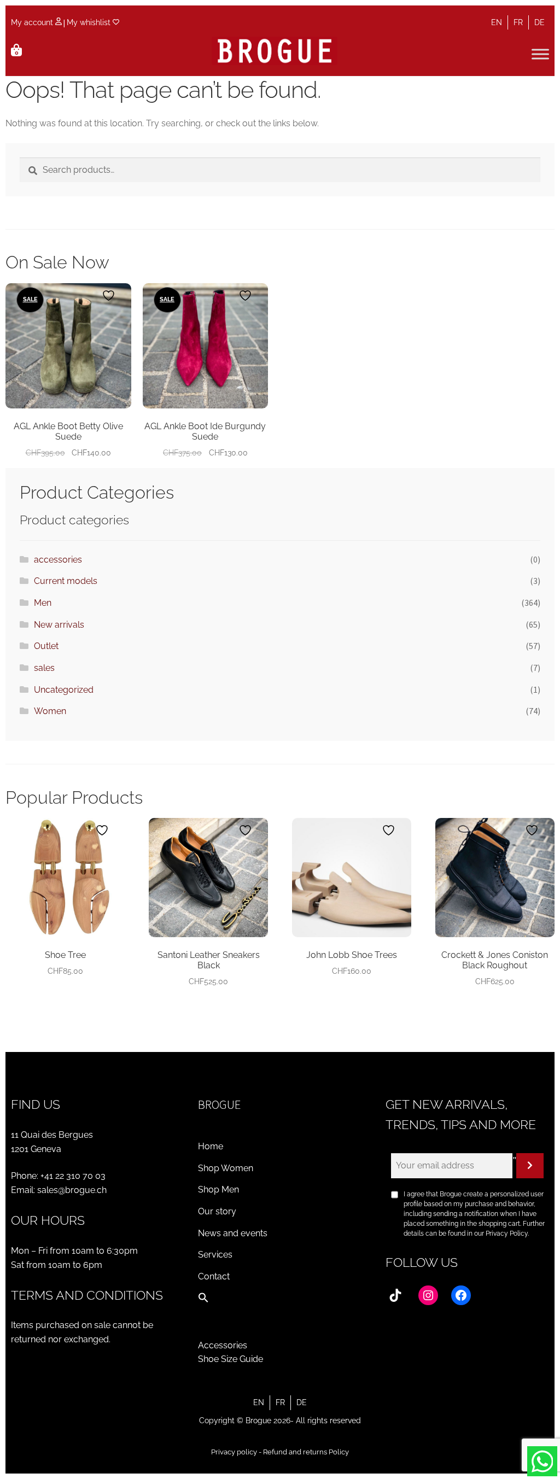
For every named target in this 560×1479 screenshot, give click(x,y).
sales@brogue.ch (72, 1190)
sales (44, 668)
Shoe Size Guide (230, 1359)
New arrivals (59, 624)
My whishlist (90, 22)
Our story (217, 1211)
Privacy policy (234, 1452)
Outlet (46, 646)
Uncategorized (64, 690)
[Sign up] (530, 1165)
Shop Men (218, 1189)
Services (215, 1254)
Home (210, 1146)
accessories (58, 559)
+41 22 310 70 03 (73, 1176)
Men (42, 603)
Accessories (222, 1345)
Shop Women (225, 1168)
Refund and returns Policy (306, 1452)
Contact (214, 1276)
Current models (65, 581)
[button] (203, 1300)
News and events (232, 1233)
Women (50, 711)
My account (33, 22)
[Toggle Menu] (540, 54)
